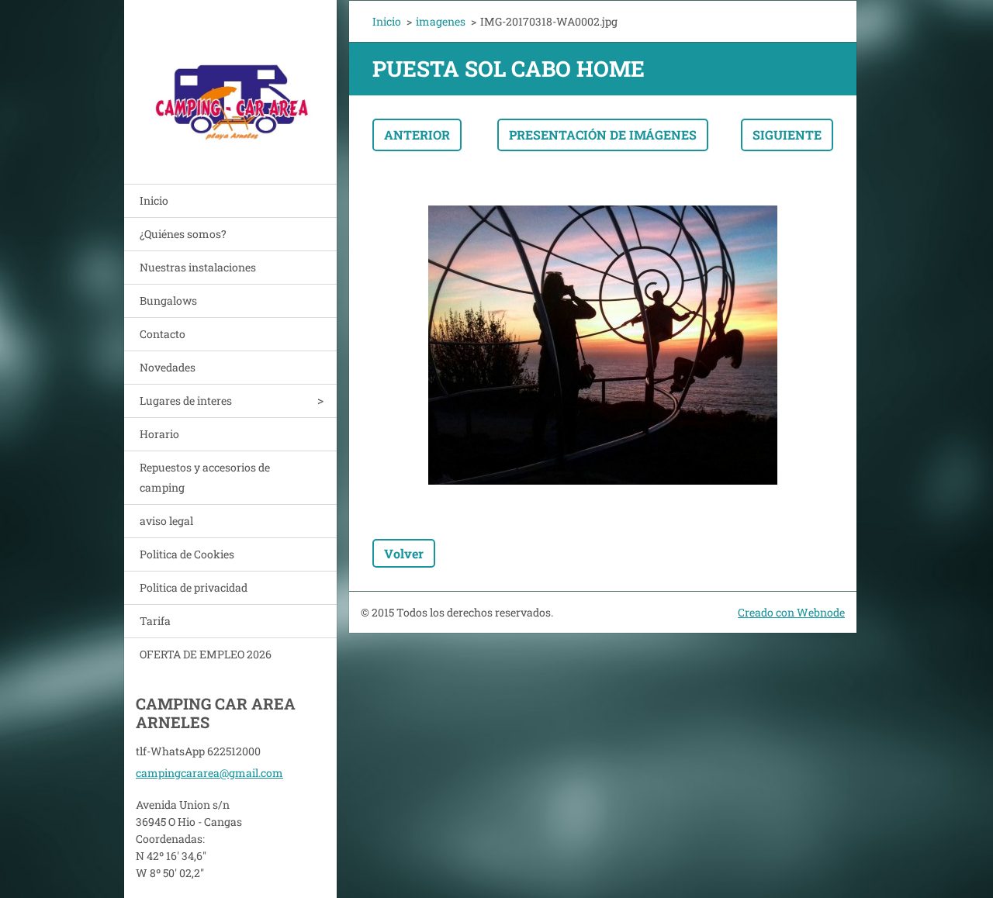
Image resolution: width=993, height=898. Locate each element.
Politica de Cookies (187, 554)
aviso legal (166, 520)
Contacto (162, 333)
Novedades (167, 367)
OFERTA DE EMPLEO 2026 (206, 654)
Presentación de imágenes (603, 134)
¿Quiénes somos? (183, 233)
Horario (159, 434)
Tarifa (155, 620)
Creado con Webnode (791, 612)
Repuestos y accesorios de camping (205, 477)
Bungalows (168, 300)
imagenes (440, 21)
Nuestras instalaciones (198, 267)
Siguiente (787, 134)
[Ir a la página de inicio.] (230, 82)
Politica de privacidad (193, 587)
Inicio (154, 200)
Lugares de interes (186, 400)
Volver (404, 553)
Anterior (417, 134)
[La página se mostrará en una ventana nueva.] (602, 345)
